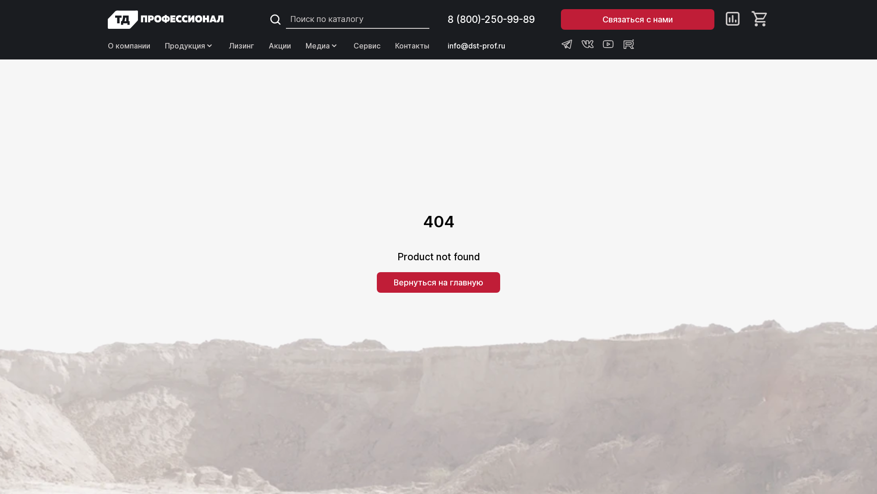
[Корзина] (760, 20)
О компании (129, 45)
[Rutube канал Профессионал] (629, 44)
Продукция (185, 45)
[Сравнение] (733, 20)
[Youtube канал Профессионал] (608, 44)
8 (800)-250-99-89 (491, 19)
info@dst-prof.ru (476, 45)
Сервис (367, 45)
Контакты (412, 45)
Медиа (318, 45)
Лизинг (241, 45)
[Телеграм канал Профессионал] (567, 44)
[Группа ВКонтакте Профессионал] (587, 44)
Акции (280, 45)
